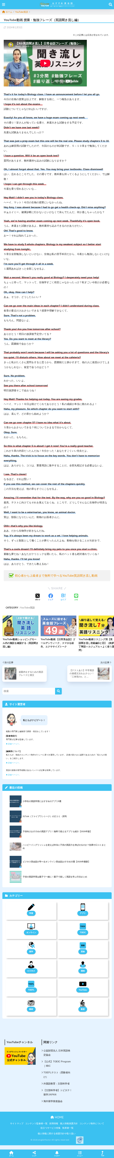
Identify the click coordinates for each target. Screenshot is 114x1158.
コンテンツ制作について (92, 1123)
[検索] (58, 691)
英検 (83, 951)
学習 (31, 913)
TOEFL (31, 990)
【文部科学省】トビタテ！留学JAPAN (57, 1092)
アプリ (83, 913)
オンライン (31, 932)
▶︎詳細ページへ (12, 744)
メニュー (80, 1156)
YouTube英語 (27, 607)
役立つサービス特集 (51, 1128)
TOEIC (83, 932)
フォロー (57, 1156)
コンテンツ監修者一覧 (36, 1123)
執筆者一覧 (67, 1128)
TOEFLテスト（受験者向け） (56, 1074)
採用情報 (53, 1123)
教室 (83, 1009)
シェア (34, 1156)
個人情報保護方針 (69, 1123)
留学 (31, 951)
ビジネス (31, 971)
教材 (31, 1009)
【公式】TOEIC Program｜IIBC (57, 1063)
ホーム (11, 1156)
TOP (102, 1156)
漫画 (83, 971)
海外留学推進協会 (52, 1101)
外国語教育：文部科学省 (56, 1083)
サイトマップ (16, 1123)
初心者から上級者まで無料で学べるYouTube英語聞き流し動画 (56, 575)
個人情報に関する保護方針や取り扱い (57, 1133)
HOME (59, 1117)
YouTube (83, 990)
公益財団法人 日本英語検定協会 (56, 1052)
